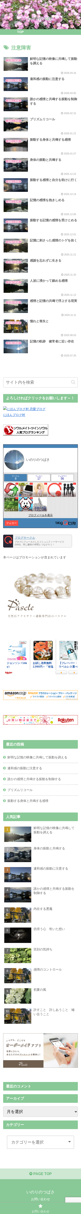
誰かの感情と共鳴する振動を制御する (34, 779)
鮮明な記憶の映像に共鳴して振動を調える (37, 757)
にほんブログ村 (14, 415)
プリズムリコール (20, 790)
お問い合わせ (40, 1199)
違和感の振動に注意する (24, 768)
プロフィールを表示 (40, 515)
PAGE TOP (42, 1174)
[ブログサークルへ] (37, 541)
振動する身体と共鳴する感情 (27, 801)
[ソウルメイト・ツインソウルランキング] (25, 434)
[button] (73, 382)
